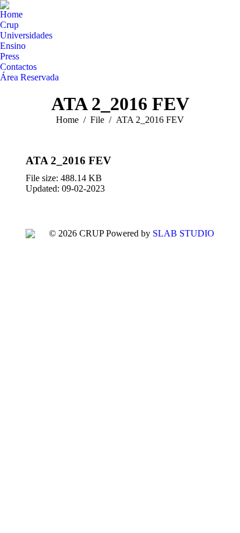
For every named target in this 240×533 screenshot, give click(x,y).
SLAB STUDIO (183, 233)
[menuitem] (11, 14)
